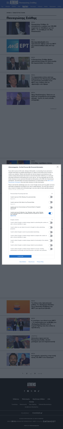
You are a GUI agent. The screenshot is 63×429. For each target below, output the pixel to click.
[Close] (58, 167)
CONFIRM (20, 256)
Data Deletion (23, 261)
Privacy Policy (40, 261)
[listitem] (31, 193)
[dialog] (31, 214)
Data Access (31, 261)
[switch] (51, 197)
